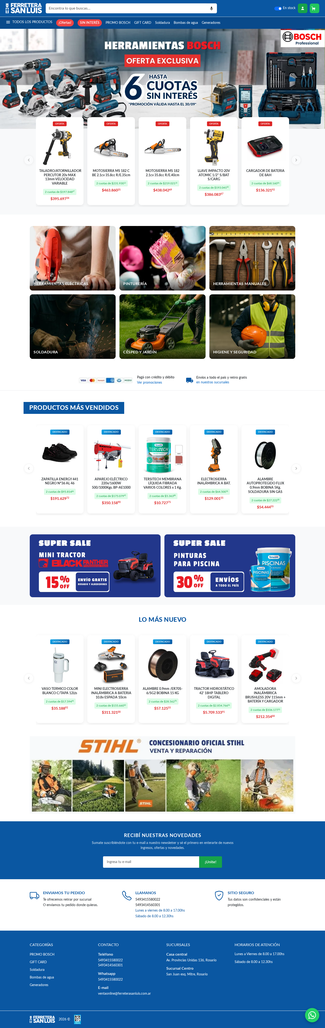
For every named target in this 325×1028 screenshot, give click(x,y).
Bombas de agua (186, 23)
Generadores (211, 23)
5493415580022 (147, 899)
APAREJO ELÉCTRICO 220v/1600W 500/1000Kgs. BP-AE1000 (111, 483)
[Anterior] (29, 160)
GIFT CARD (142, 23)
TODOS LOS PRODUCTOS (32, 22)
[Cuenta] (302, 8)
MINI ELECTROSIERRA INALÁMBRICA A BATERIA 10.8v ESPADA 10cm (111, 693)
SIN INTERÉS (89, 23)
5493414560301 (147, 905)
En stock (289, 8)
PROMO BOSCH (118, 23)
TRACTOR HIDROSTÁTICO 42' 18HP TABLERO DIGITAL (214, 693)
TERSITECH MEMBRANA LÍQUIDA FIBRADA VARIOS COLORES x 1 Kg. (162, 483)
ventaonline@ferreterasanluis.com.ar (124, 993)
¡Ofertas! (65, 23)
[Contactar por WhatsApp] (312, 1015)
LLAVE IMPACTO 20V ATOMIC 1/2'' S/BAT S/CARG (214, 175)
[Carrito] (314, 8)
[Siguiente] (296, 160)
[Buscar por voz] (211, 8)
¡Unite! (210, 862)
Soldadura (162, 23)
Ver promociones (149, 382)
